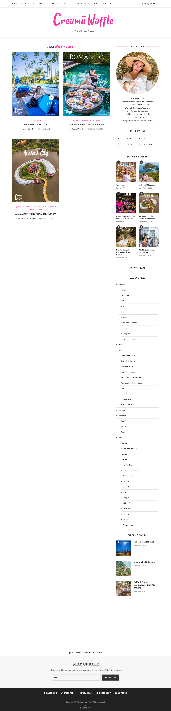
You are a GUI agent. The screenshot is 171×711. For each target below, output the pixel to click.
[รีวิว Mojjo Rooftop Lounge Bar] (149, 237)
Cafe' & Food (123, 284)
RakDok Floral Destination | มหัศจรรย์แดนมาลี (144, 585)
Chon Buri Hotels (127, 366)
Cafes (123, 312)
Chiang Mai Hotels (128, 361)
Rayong (126, 481)
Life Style (55, 4)
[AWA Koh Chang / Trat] (35, 84)
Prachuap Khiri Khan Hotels (131, 383)
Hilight (16, 207)
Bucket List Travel (28, 218)
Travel (24, 4)
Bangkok (126, 333)
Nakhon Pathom (129, 339)
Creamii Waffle (28, 129)
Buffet (123, 290)
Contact (107, 4)
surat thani (127, 487)
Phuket (126, 519)
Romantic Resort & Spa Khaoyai (86, 124)
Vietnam (124, 443)
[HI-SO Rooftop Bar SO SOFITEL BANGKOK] (126, 203)
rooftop (124, 301)
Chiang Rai (127, 503)
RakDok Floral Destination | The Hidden (123, 252)
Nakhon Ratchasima (130, 323)
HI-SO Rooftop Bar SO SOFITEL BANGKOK (125, 217)
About (96, 4)
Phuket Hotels (126, 405)
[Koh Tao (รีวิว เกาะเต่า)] (149, 172)
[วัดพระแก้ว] (126, 172)
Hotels (67, 4)
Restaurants (125, 295)
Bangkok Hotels (127, 394)
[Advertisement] (137, 621)
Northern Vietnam (130, 448)
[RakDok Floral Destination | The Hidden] (126, 237)
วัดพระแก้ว (120, 185)
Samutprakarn (39, 207)
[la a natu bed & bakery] (123, 568)
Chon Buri (127, 509)
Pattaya (126, 514)
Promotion (81, 4)
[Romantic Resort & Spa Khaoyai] (86, 84)
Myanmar (124, 454)
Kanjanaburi (127, 465)
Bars (122, 306)
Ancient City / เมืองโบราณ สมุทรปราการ (35, 214)
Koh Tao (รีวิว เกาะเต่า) (148, 185)
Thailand (50, 207)
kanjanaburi (127, 317)
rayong (125, 328)
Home (14, 4)
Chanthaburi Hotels (128, 355)
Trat (31, 120)
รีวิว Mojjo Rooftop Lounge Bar (146, 251)
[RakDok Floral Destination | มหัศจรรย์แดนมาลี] (123, 588)
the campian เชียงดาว (144, 542)
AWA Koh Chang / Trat (36, 124)
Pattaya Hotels (126, 399)
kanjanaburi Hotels (128, 372)
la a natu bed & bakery (144, 562)
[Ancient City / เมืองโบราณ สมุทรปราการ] (35, 170)
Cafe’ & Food (39, 4)
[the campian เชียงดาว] (123, 548)
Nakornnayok (128, 476)
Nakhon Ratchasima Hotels (82, 120)
